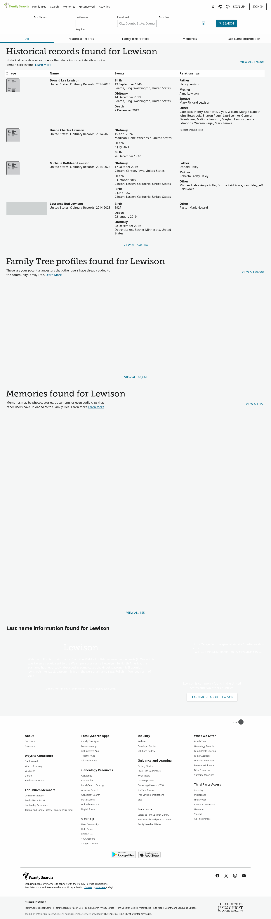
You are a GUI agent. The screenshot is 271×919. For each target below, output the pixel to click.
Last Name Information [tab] (244, 39)
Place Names (88, 799)
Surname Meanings (204, 775)
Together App (88, 755)
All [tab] (27, 39)
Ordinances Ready (34, 795)
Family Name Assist (35, 800)
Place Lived (123, 17)
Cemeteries (87, 780)
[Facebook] (217, 875)
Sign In (258, 7)
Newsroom (30, 746)
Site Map (157, 907)
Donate (28, 775)
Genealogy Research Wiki (151, 785)
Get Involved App (90, 751)
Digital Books (88, 809)
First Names (40, 17)
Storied (197, 814)
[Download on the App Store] (149, 854)
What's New (144, 775)
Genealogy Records (204, 746)
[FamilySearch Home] (16, 5)
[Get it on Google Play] (123, 855)
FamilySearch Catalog (92, 785)
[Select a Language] (220, 6)
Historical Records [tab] (81, 39)
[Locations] (213, 6)
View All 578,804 (252, 62)
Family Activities (202, 755)
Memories (69, 6)
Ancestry (198, 790)
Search (54, 6)
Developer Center (147, 746)
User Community (90, 824)
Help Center (87, 829)
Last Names (82, 17)
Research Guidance (204, 765)
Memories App (88, 746)
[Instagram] (235, 875)
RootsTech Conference (149, 770)
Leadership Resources (36, 805)
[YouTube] (244, 875)
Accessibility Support (35, 901)
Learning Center (146, 780)
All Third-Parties (202, 818)
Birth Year (164, 17)
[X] (226, 875)
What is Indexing (33, 766)
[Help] (227, 6)
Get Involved (87, 6)
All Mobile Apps (89, 760)
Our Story (30, 741)
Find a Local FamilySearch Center (155, 819)
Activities (104, 6)
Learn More (43, 65)
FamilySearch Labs (34, 780)
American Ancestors (204, 804)
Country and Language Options (181, 907)
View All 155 (255, 404)
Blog (140, 799)
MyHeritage (200, 794)
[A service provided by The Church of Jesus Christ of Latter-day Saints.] (230, 907)
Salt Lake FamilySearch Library (153, 814)
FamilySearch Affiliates (149, 824)
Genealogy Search (90, 794)
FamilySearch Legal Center (38, 907)
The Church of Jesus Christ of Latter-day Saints (127, 913)
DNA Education (202, 770)
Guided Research (90, 804)
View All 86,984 (253, 272)
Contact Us (87, 834)
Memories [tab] (190, 39)
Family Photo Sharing (205, 751)
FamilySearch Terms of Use (69, 907)
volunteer (100, 887)
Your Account (88, 838)
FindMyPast (200, 799)
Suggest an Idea (89, 843)
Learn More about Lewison (212, 697)
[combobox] (137, 23)
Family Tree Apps (90, 741)
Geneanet (199, 809)
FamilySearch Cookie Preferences (134, 907)
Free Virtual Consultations (151, 794)
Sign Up (239, 7)
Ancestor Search (89, 790)
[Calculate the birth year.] (203, 23)
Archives (142, 741)
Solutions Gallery (146, 751)
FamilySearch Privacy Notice (99, 907)
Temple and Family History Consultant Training (48, 810)
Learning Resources (204, 760)
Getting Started (145, 766)
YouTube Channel (146, 790)
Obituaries (86, 775)
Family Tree (39, 6)
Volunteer (30, 770)
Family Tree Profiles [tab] (135, 39)
